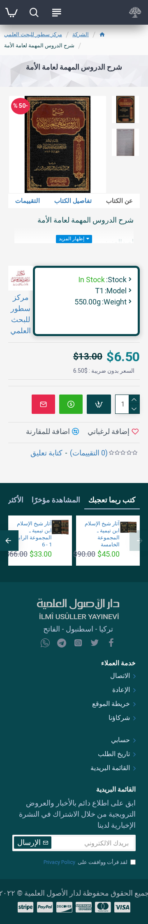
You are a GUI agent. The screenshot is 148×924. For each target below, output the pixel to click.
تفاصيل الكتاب (73, 200)
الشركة (80, 34)
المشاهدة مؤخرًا (56, 499)
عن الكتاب (119, 200)
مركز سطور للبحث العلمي (33, 34)
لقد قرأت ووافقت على (85, 862)
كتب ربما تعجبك (112, 499)
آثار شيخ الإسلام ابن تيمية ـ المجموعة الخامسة (102, 534)
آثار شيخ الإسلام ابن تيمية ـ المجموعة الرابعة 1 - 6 (33, 534)
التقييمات (27, 200)
